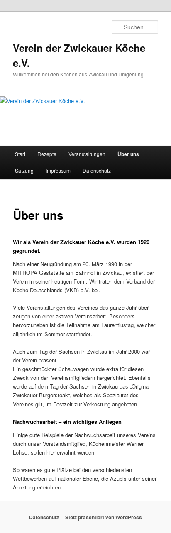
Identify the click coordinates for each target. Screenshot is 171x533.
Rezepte (46, 153)
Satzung (24, 170)
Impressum (58, 170)
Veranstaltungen (86, 153)
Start (20, 153)
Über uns (128, 154)
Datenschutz (97, 170)
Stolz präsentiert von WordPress (103, 517)
